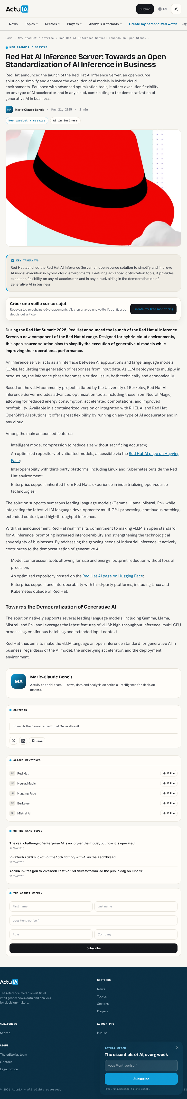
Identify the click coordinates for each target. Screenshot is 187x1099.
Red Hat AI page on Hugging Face (113, 576)
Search (5, 1033)
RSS (184, 1089)
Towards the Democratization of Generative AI (46, 726)
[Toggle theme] (176, 9)
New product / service (36, 38)
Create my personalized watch (153, 24)
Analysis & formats (104, 24)
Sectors (51, 24)
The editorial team (13, 1054)
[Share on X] (13, 741)
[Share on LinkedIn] (23, 741)
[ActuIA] (17, 9)
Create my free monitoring (153, 309)
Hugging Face (23, 793)
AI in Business (65, 120)
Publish (145, 9)
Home (9, 38)
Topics (30, 24)
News (13, 24)
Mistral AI (20, 813)
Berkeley (20, 803)
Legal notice (9, 1069)
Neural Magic (23, 783)
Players (73, 24)
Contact (6, 1062)
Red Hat (20, 773)
